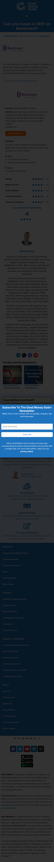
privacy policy (26, 451)
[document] (27, 431)
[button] (50, 408)
